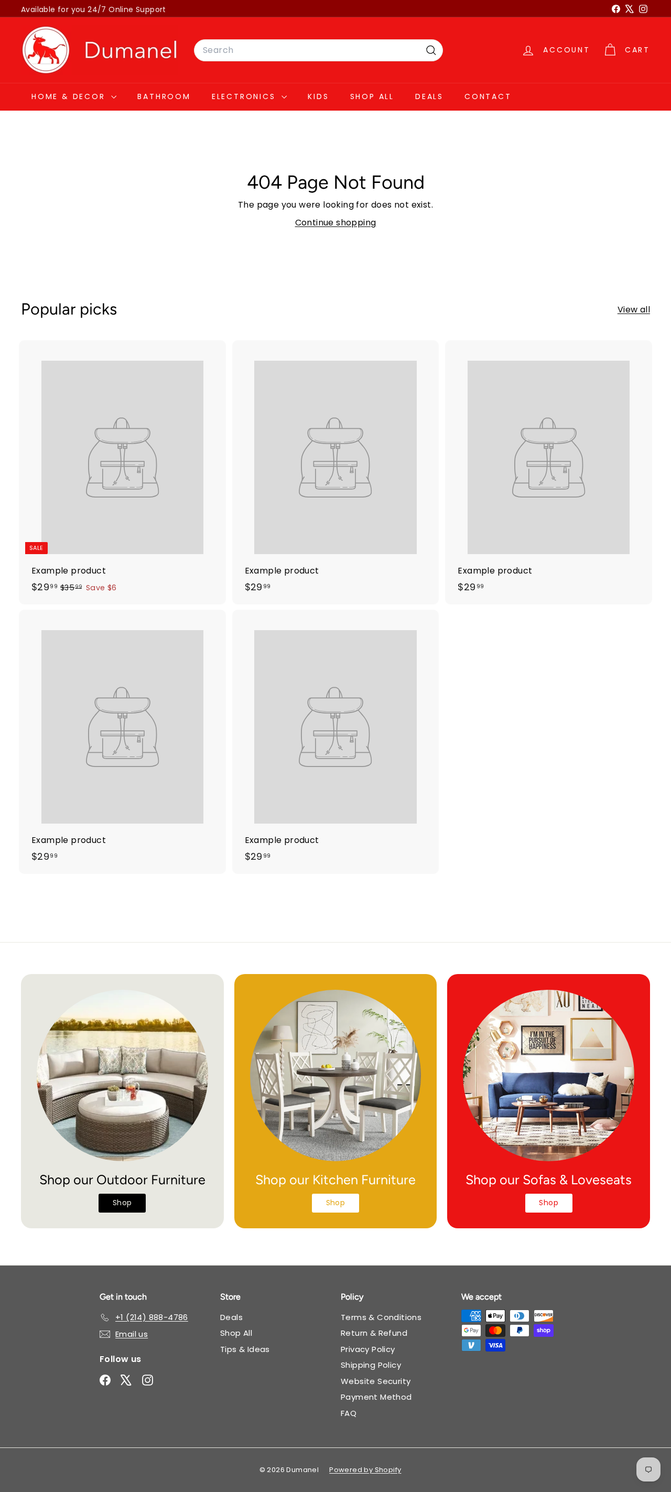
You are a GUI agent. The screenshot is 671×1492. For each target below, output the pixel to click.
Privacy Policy (368, 1349)
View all (634, 310)
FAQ (348, 1413)
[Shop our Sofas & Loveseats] (548, 1075)
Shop (122, 1202)
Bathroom (163, 96)
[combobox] (318, 50)
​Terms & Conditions (381, 1317)
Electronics (245, 96)
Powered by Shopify (365, 1470)
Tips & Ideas (245, 1349)
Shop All (372, 96)
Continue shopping (335, 223)
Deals (429, 96)
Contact (488, 96)
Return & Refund (374, 1332)
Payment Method (376, 1396)
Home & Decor (70, 96)
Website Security (375, 1381)
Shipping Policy (371, 1364)
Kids (318, 96)
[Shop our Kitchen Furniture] (335, 1075)
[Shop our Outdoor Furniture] (122, 1075)
